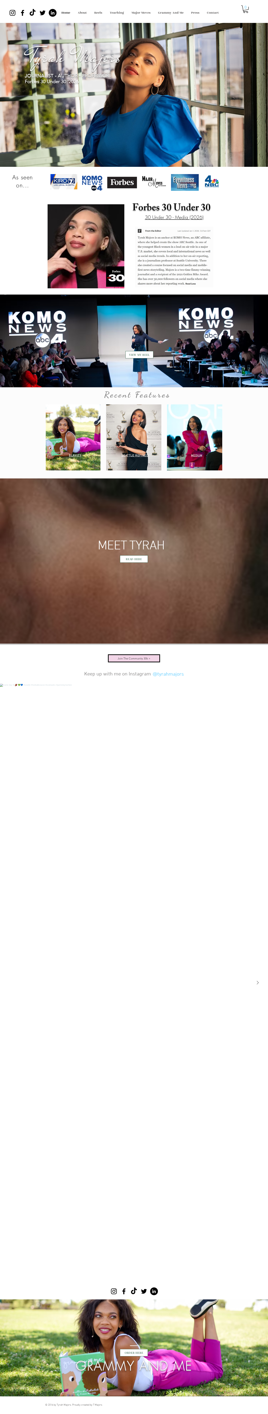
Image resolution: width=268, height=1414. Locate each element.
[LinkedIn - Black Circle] (53, 13)
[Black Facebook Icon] (22, 13)
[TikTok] (32, 13)
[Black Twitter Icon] (42, 13)
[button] (245, 9)
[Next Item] (257, 982)
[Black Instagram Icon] (12, 13)
